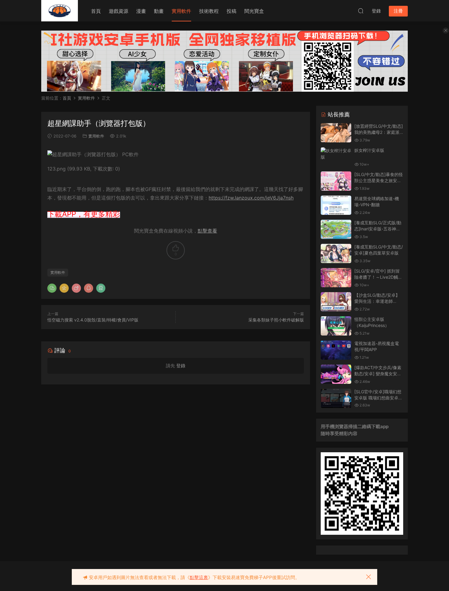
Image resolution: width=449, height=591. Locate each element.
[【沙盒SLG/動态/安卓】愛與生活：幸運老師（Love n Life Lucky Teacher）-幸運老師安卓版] (336, 301)
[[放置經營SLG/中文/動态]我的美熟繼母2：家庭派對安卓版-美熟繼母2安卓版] (336, 132)
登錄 (180, 366)
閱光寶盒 (254, 11)
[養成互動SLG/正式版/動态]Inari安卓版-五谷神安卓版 (377, 228)
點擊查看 (207, 231)
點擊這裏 (199, 577)
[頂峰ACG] (59, 10)
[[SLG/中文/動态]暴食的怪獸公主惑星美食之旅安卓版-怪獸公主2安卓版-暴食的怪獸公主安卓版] (336, 181)
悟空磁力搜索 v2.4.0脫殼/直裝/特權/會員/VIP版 (92, 319)
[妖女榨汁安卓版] (336, 153)
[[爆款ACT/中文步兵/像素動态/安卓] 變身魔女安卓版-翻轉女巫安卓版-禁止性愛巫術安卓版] (336, 374)
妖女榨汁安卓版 (369, 150)
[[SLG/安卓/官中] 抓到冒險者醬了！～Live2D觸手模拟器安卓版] (336, 277)
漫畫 (141, 11)
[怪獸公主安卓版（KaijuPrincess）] (336, 326)
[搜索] (361, 10)
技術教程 (209, 11)
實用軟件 (181, 11)
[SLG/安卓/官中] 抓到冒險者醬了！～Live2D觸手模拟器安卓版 (378, 276)
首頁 (96, 11)
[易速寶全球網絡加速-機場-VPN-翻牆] (336, 205)
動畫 (159, 11)
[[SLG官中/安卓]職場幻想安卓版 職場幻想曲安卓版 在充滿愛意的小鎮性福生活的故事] (336, 398)
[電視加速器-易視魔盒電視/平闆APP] (336, 350)
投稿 (231, 11)
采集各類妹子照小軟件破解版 (276, 319)
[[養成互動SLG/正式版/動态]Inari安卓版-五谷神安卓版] (336, 229)
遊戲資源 (118, 11)
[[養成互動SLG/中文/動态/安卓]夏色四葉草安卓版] (336, 253)
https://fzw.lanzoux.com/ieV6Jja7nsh (251, 198)
